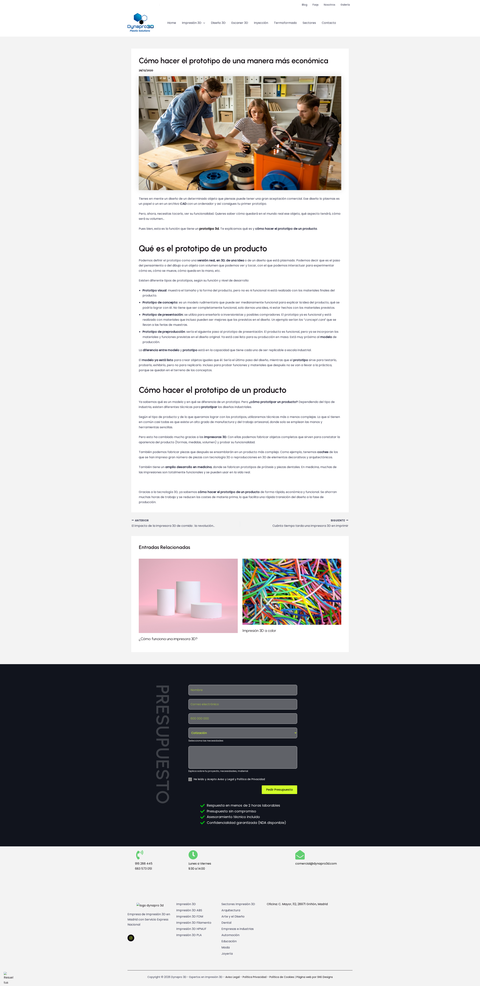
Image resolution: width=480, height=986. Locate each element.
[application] (203, 23)
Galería (345, 5)
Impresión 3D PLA (189, 935)
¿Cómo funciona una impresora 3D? (168, 639)
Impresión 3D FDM (189, 916)
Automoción (230, 935)
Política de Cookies (281, 977)
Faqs (316, 5)
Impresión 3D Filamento (193, 922)
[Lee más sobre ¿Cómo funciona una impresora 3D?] (188, 596)
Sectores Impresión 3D (238, 904)
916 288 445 (143, 863)
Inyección (261, 23)
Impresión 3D (191, 23)
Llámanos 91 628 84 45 (143, 5)
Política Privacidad (254, 977)
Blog (304, 5)
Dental (226, 922)
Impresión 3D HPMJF (191, 928)
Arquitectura (230, 910)
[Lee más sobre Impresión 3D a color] (291, 591)
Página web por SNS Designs (314, 977)
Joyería (227, 953)
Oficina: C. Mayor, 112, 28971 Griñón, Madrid (297, 904)
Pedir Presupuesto (279, 790)
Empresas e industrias (237, 928)
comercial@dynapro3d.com (180, 5)
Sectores (309, 23)
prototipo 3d (209, 229)
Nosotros (329, 5)
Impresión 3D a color (259, 630)
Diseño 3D (218, 23)
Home (171, 23)
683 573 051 (143, 868)
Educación (229, 941)
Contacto (329, 23)
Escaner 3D (239, 23)
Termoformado (285, 23)
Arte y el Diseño (232, 916)
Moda (225, 947)
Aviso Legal (232, 977)
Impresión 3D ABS (189, 910)
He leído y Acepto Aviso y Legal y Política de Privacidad (229, 779)
